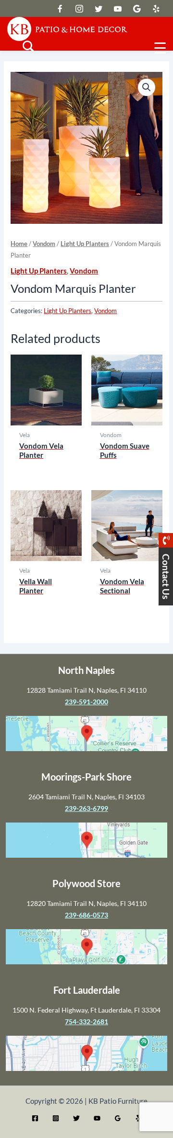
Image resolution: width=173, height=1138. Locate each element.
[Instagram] (55, 1118)
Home (19, 243)
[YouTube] (97, 1118)
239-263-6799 (86, 808)
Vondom (44, 243)
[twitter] (60, 9)
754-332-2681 (86, 1021)
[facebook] (79, 9)
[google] (98, 9)
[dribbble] (137, 9)
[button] (146, 87)
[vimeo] (118, 9)
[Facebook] (35, 1118)
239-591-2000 (86, 702)
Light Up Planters (85, 243)
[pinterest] (156, 9)
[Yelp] (138, 1118)
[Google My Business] (117, 1118)
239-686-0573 (86, 915)
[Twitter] (76, 1118)
